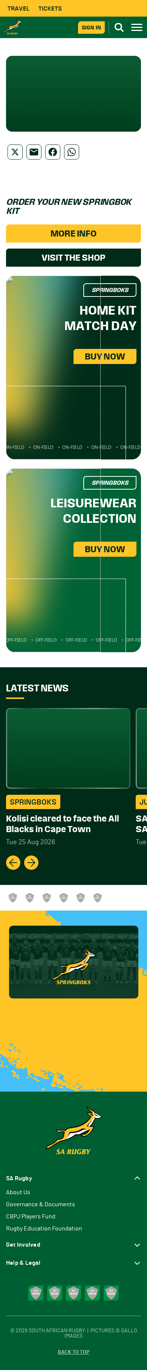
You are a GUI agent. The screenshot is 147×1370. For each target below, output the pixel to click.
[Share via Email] (33, 152)
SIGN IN (91, 27)
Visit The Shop (73, 258)
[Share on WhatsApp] (71, 152)
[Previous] (13, 862)
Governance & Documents (40, 1204)
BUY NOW (105, 356)
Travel (18, 8)
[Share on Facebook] (52, 152)
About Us (18, 1192)
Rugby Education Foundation (44, 1229)
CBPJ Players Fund (30, 1216)
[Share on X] (15, 152)
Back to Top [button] (73, 1352)
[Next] (31, 862)
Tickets (50, 8)
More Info (73, 233)
